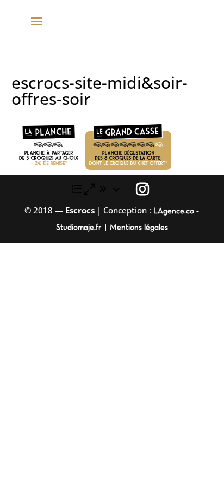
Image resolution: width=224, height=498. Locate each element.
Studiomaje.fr (79, 227)
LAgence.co (174, 211)
